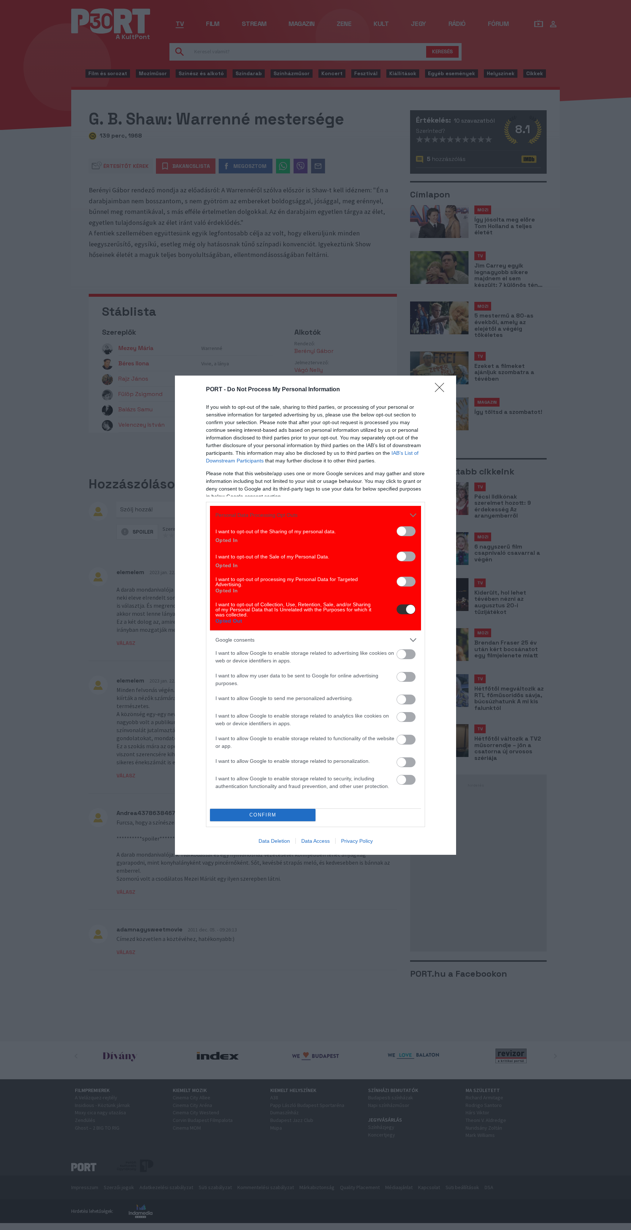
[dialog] (315, 615)
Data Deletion (274, 841)
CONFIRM (262, 815)
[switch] (406, 531)
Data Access (315, 841)
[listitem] (315, 515)
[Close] (442, 390)
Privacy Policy (357, 841)
